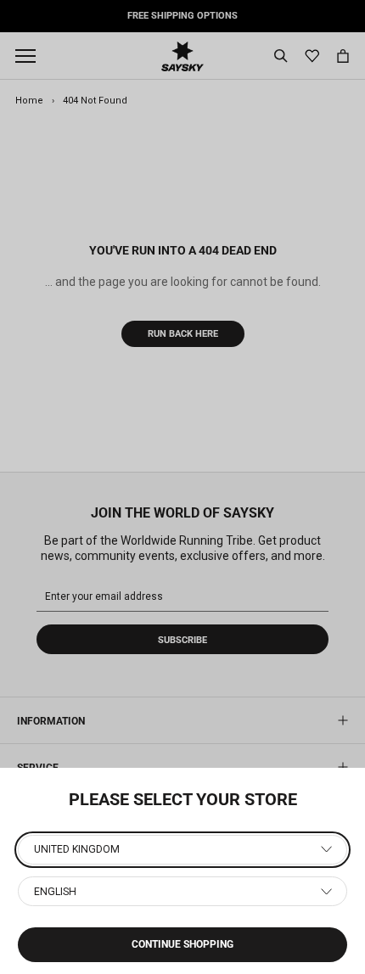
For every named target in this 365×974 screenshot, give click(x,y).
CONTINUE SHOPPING (182, 944)
